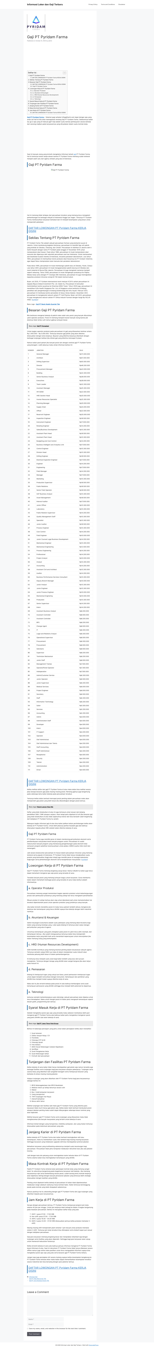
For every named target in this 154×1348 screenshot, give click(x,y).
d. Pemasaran (37, 97)
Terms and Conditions (108, 4)
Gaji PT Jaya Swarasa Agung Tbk (39, 1280)
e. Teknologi (37, 99)
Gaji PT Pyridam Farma (37, 75)
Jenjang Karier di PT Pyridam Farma (41, 106)
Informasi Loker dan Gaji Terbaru (45, 4)
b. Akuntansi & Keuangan (40, 93)
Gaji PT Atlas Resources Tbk (37, 1278)
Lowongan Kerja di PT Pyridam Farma (42, 88)
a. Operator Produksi (39, 91)
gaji (75, 154)
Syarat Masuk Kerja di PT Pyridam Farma (43, 101)
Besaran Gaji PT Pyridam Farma (40, 82)
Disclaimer (121, 4)
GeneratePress (93, 1345)
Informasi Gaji (33, 1277)
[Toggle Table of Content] (64, 72)
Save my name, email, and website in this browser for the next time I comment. (57, 1328)
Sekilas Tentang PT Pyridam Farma (41, 80)
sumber (35, 300)
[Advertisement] (60, 57)
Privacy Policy (93, 4)
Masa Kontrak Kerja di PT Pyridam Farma (43, 108)
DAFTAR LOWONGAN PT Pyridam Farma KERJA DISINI (48, 77)
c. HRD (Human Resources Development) (45, 95)
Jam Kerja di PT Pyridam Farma (40, 110)
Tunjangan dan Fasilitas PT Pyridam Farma (44, 103)
